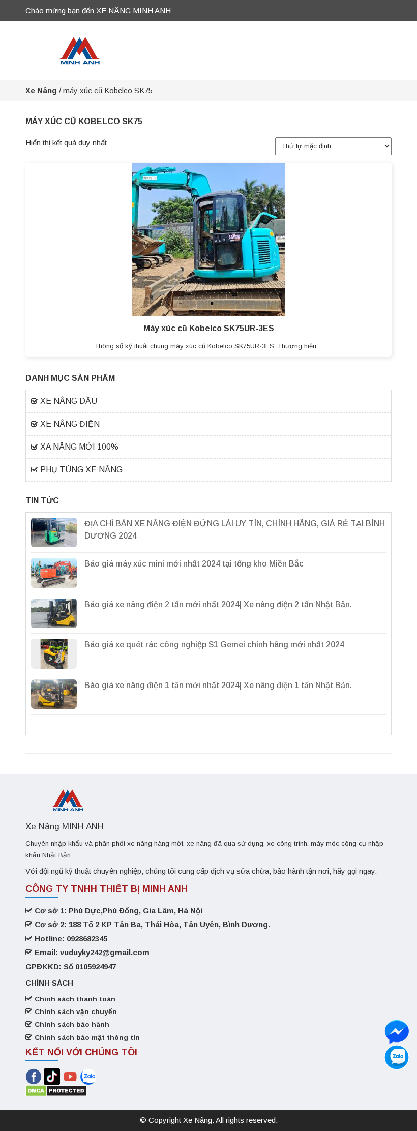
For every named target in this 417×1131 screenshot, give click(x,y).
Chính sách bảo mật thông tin (87, 1037)
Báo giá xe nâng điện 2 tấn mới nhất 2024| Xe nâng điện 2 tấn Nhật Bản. (218, 604)
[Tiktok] (52, 1076)
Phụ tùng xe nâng (81, 469)
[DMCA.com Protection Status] (56, 1090)
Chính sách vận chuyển (76, 1012)
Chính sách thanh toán (75, 999)
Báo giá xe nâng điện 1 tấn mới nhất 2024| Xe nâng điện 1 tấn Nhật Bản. (218, 685)
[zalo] (396, 1032)
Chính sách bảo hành (72, 1024)
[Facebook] (33, 1076)
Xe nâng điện (70, 424)
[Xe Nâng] (79, 49)
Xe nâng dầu (68, 401)
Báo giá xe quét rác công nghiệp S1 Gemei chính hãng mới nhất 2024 (214, 644)
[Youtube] (71, 1076)
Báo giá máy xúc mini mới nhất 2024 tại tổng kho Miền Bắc (194, 563)
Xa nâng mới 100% (79, 446)
